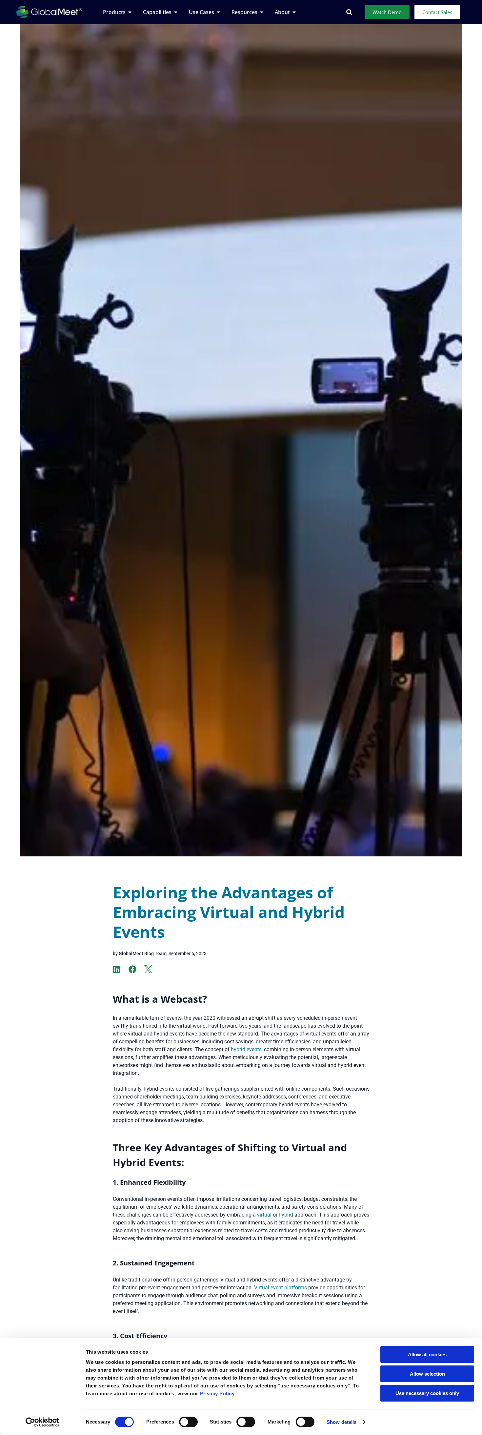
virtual (264, 1215)
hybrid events (246, 1049)
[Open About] (294, 12)
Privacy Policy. (218, 1393)
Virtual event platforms (280, 1287)
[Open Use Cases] (218, 12)
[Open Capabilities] (175, 12)
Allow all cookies (427, 1354)
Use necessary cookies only (427, 1393)
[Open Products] (129, 12)
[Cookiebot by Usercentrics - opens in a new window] (42, 1422)
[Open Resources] (261, 12)
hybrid (286, 1215)
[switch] (188, 1422)
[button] (349, 12)
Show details (341, 1422)
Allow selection (427, 1374)
